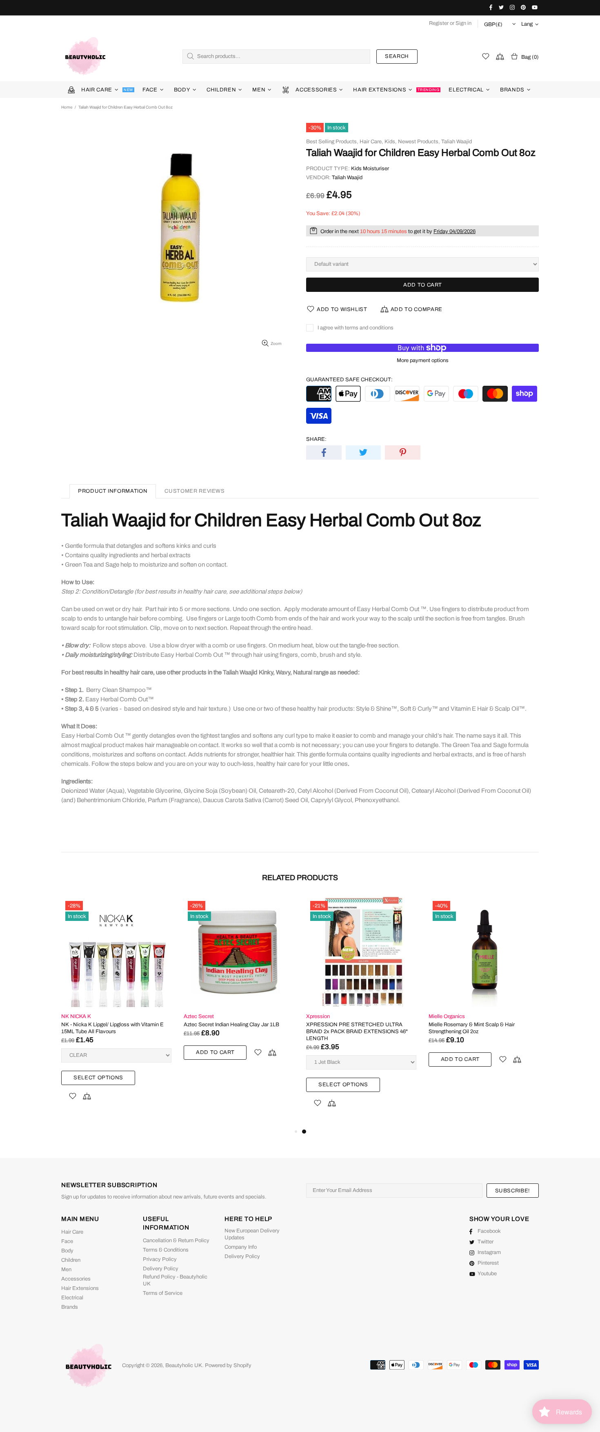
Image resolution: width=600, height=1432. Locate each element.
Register (439, 23)
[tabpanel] (361, 1012)
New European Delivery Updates (252, 1234)
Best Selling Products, (332, 142)
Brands (69, 1307)
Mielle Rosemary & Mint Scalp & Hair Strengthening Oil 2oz (472, 1028)
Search (397, 56)
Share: (316, 439)
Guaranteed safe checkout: (349, 379)
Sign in (463, 23)
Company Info (240, 1247)
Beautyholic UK (85, 56)
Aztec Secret (199, 1016)
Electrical (72, 1298)
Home (66, 107)
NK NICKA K (76, 1016)
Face (67, 1241)
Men (66, 1269)
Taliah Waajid (456, 142)
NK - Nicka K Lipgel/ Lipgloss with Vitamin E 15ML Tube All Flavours (112, 1028)
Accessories (76, 1279)
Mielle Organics (447, 1016)
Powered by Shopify (228, 1365)
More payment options (423, 360)
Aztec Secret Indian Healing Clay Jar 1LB (231, 1024)
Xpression (318, 1016)
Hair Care (72, 1232)
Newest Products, (419, 142)
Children (70, 1260)
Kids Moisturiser (370, 168)
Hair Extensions (80, 1288)
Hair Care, (371, 142)
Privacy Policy (160, 1259)
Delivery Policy (160, 1269)
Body (67, 1251)
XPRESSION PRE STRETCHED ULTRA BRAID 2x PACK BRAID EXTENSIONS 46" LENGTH (357, 1031)
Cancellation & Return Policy (176, 1240)
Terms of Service (162, 1293)
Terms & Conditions (166, 1250)
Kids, (390, 142)
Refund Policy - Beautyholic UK (175, 1280)
